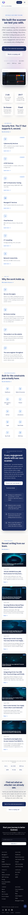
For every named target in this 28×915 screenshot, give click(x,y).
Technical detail (10, 488)
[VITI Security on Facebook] (6, 910)
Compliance (17, 912)
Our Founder (5, 894)
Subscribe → (14, 843)
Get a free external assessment (14, 48)
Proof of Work (5, 896)
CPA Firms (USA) (19, 864)
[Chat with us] (25, 906)
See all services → (6, 131)
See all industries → (6, 381)
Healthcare (18, 854)
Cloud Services (5, 866)
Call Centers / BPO (19, 859)
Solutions (4, 852)
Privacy (7, 912)
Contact (4, 899)
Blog (16, 893)
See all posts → (5, 549)
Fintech (17, 861)
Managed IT (4, 854)
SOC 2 (16, 874)
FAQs (16, 898)
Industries (18, 852)
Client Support (18, 896)
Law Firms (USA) (19, 866)
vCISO (3, 859)
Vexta (3, 872)
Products (4, 869)
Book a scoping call (14, 54)
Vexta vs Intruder (6, 874)
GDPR (16, 877)
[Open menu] (24, 2)
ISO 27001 (17, 872)
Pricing (3, 879)
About (3, 889)
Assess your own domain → (13, 483)
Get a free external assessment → (14, 804)
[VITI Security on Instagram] (9, 910)
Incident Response (6, 864)
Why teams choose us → (8, 282)
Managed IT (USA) (19, 900)
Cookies (12, 912)
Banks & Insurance (19, 857)
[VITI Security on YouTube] (12, 910)
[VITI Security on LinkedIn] (3, 910)
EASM (3, 861)
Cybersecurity (5, 857)
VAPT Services (5, 877)
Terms (3, 912)
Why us (3, 891)
